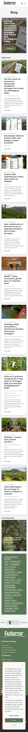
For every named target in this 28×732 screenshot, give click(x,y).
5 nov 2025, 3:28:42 (9, 374)
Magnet (19, 572)
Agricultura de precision (12, 592)
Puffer (5, 444)
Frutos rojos (7, 95)
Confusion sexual (12, 533)
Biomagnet (6, 393)
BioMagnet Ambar (10, 611)
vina (6, 567)
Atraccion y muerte (17, 390)
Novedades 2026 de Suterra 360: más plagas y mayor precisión (14, 139)
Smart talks (12, 286)
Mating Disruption (10, 590)
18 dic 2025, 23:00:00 (9, 274)
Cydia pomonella (8, 535)
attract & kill (8, 598)
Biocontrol (6, 236)
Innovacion (6, 286)
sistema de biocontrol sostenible (11, 558)
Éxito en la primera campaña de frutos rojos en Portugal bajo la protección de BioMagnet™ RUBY (13, 382)
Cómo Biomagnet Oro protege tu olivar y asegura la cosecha (13, 490)
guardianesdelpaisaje (11, 575)
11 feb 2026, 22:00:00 (9, 133)
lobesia (20, 590)
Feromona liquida (8, 336)
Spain (6, 561)
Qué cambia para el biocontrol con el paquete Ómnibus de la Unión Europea (13, 229)
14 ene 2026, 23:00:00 (10, 222)
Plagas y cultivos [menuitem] (7, 659)
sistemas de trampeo (11, 605)
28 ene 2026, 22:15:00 (10, 172)
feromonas (12, 567)
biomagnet (8, 595)
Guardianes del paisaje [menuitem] (8, 650)
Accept (14, 720)
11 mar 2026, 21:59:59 (9, 44)
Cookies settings (14, 715)
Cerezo (5, 397)
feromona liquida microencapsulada (9, 586)
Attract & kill (10, 390)
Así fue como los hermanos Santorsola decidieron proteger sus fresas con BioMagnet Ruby (14, 86)
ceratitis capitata (10, 577)
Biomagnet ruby (14, 95)
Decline (14, 725)
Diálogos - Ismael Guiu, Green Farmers (12, 439)
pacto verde (17, 595)
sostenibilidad (15, 564)
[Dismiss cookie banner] (22, 665)
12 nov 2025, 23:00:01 (9, 322)
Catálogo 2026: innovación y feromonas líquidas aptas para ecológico (13, 329)
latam (16, 608)
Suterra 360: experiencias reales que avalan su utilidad (13, 177)
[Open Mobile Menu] (25, 3)
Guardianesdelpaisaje (15, 444)
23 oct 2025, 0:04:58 (9, 435)
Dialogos (6, 446)
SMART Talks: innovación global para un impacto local (13, 279)
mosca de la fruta (10, 572)
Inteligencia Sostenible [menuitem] (9, 652)
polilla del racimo (10, 580)
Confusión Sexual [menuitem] (7, 648)
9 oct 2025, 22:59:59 (9, 484)
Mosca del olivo (7, 496)
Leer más (10, 48)
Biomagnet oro (15, 496)
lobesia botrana (9, 569)
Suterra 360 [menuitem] (5, 645)
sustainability (9, 608)
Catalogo (15, 336)
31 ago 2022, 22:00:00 (10, 542)
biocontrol (8, 582)
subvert (19, 580)
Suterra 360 (7, 145)
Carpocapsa (15, 535)
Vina (5, 390)
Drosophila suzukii (8, 395)
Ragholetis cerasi (17, 395)
